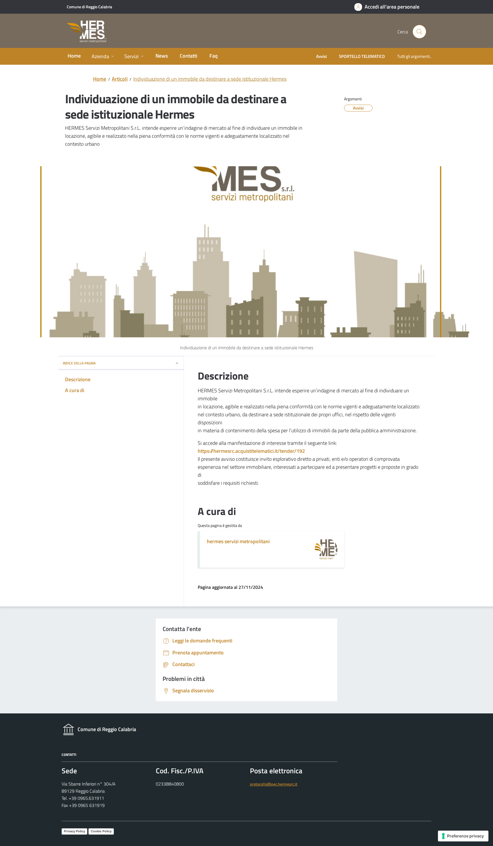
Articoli (120, 79)
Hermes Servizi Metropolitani (238, 541)
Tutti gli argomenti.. (414, 56)
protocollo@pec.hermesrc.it (273, 784)
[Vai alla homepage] (90, 32)
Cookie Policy (101, 831)
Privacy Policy (74, 831)
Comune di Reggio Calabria (89, 7)
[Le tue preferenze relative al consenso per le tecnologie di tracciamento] (463, 836)
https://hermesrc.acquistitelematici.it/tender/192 (251, 451)
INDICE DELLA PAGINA (79, 363)
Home (99, 79)
